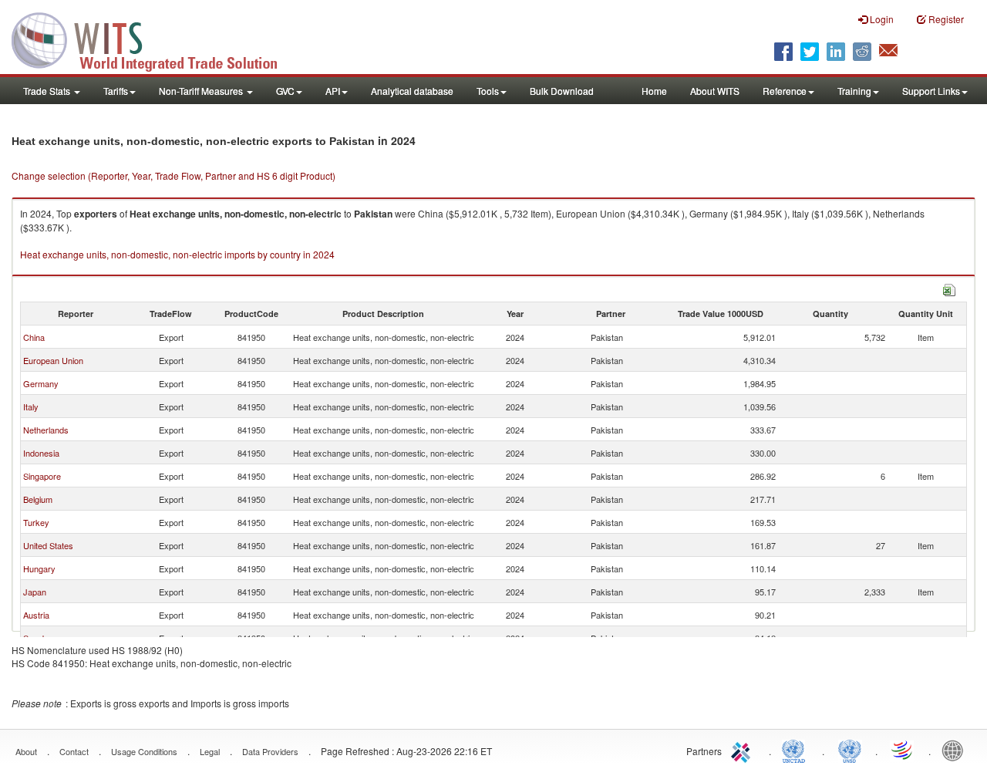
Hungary (39, 568)
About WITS (714, 90)
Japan (34, 591)
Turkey (36, 522)
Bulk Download (562, 90)
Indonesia (41, 453)
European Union (53, 360)
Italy (31, 406)
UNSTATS (849, 749)
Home (654, 90)
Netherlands (46, 429)
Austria (36, 615)
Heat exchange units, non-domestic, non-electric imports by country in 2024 (177, 254)
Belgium (37, 499)
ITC (743, 749)
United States (48, 545)
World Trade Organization (903, 749)
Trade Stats (47, 90)
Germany (41, 383)
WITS (154, 38)
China (34, 337)
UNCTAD (796, 749)
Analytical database (412, 90)
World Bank (956, 749)
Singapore (42, 476)
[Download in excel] (949, 288)
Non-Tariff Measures (202, 90)
